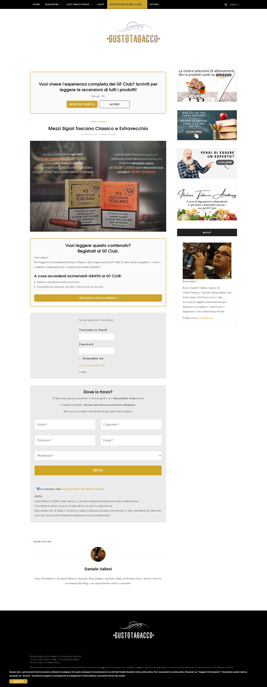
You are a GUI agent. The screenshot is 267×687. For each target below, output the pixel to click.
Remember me (93, 358)
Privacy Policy (37, 662)
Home (36, 4)
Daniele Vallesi (107, 134)
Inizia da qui (206, 318)
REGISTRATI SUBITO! (82, 104)
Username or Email (93, 330)
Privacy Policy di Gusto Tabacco (83, 489)
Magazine (52, 4)
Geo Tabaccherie (78, 4)
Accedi (154, 4)
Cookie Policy (53, 662)
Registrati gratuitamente (98, 297)
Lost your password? (92, 365)
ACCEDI (114, 104)
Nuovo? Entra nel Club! (126, 4)
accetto (18, 681)
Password (86, 344)
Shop (100, 4)
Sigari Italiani (98, 121)
